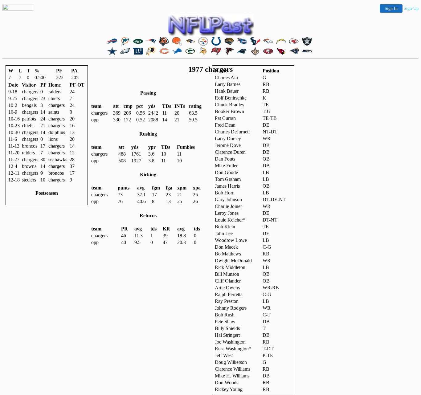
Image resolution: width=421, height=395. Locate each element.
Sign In (391, 8)
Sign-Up (411, 8)
